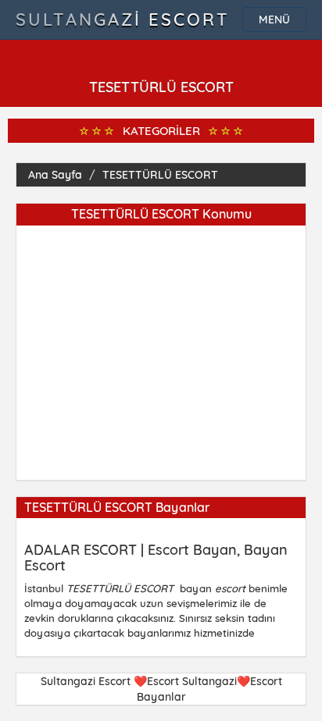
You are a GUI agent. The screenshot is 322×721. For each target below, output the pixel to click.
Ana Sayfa (55, 175)
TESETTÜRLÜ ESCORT (160, 175)
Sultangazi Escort (123, 19)
